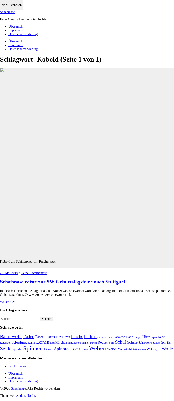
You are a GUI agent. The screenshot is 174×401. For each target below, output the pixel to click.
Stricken (83, 349)
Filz (58, 337)
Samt (111, 342)
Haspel (137, 337)
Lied (52, 342)
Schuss (156, 342)
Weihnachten (139, 349)
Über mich (15, 26)
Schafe (132, 342)
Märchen (61, 342)
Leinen (42, 342)
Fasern (49, 336)
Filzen (66, 337)
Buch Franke (17, 366)
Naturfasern (74, 342)
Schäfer (166, 342)
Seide (5, 348)
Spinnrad (62, 348)
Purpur (93, 343)
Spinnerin (48, 349)
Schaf (120, 342)
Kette (161, 337)
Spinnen (33, 348)
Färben (90, 336)
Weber (112, 349)
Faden (28, 336)
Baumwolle (11, 336)
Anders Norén (25, 395)
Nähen (85, 342)
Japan (154, 337)
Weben (97, 348)
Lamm (31, 342)
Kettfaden (5, 342)
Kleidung (19, 342)
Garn (100, 337)
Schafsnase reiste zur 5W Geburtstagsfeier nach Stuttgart (62, 282)
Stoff (75, 349)
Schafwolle (145, 342)
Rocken (103, 342)
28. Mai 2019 (9, 273)
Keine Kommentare (34, 273)
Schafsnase (7, 12)
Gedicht (108, 337)
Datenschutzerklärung (23, 34)
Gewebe (119, 337)
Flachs (77, 336)
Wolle (167, 348)
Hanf (129, 337)
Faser (39, 337)
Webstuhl (125, 349)
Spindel (17, 349)
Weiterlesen (7, 302)
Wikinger (154, 349)
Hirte (146, 337)
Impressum (15, 30)
